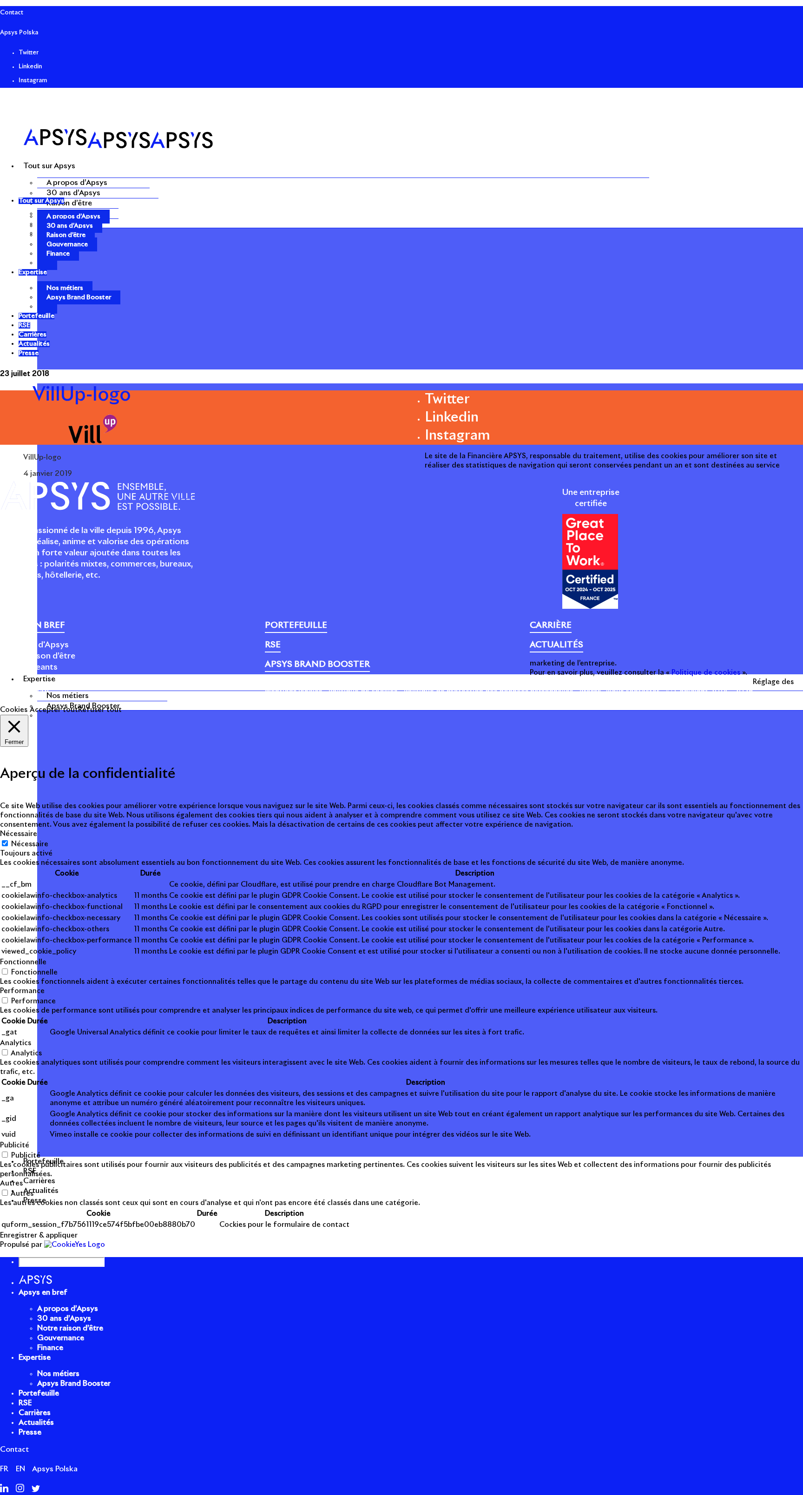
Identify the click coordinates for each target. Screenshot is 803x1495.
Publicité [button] (14, 1145)
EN (20, 1469)
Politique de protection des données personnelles (488, 691)
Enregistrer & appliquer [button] (39, 1235)
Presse (590, 691)
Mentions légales (293, 691)
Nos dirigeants (29, 667)
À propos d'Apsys (34, 645)
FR (4, 1469)
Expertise (35, 1357)
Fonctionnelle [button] (23, 962)
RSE (25, 1403)
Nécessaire (29, 844)
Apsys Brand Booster (78, 297)
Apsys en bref (43, 1292)
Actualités (36, 1422)
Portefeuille (39, 1393)
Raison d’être (69, 203)
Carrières (35, 1412)
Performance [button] (22, 991)
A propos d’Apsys (76, 182)
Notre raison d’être (37, 656)
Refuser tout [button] (100, 709)
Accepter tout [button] (54, 709)
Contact (11, 13)
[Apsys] (118, 146)
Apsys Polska (19, 33)
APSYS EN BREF (32, 625)
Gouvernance (67, 244)
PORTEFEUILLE (296, 625)
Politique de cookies (363, 691)
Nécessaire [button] (18, 833)
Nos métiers (67, 695)
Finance (58, 253)
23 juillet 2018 (24, 373)
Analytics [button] (15, 1043)
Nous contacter (632, 691)
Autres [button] (11, 1183)
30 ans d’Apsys (73, 193)
